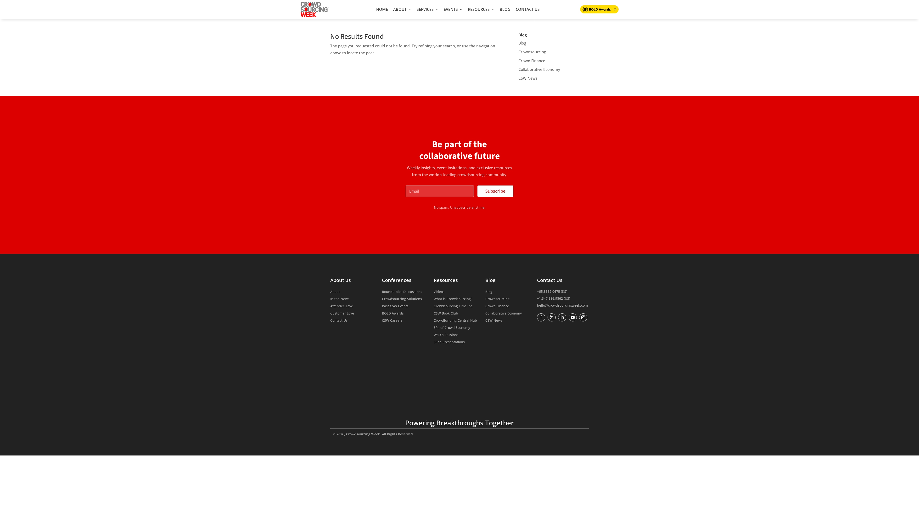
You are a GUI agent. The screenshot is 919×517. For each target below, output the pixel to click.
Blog (505, 9)
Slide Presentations (449, 342)
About (400, 9)
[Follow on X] (552, 317)
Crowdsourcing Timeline (453, 306)
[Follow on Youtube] (573, 317)
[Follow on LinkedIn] (562, 317)
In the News (339, 299)
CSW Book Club (446, 313)
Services (425, 9)
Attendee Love (341, 306)
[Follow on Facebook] (541, 317)
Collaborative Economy (539, 69)
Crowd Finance (531, 60)
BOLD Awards (393, 313)
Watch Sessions (446, 335)
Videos (439, 292)
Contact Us (528, 9)
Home (382, 9)
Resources (479, 9)
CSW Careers (392, 321)
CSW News (528, 78)
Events (451, 9)
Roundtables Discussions (402, 292)
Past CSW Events (395, 306)
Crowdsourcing (532, 52)
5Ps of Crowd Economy (452, 328)
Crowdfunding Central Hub (455, 321)
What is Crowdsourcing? (453, 299)
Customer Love (342, 313)
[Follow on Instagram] (583, 317)
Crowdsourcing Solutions (402, 299)
